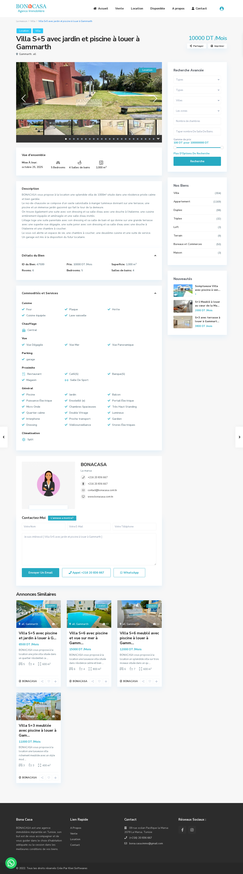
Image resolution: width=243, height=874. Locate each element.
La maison (21, 21)
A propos (178, 8)
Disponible (157, 8)
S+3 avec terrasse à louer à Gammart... (207, 319)
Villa (32, 21)
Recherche (197, 161)
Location (137, 8)
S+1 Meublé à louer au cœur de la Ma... (207, 303)
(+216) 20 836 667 (140, 838)
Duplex (178, 210)
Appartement (182, 201)
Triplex (178, 218)
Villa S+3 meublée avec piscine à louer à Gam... (37, 730)
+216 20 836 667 (98, 477)
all (34, 54)
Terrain (178, 235)
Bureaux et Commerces (188, 244)
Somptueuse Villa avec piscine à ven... (207, 288)
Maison (178, 252)
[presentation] (23, 98)
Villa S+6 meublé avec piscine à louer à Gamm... (139, 638)
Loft (176, 227)
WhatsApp (131, 573)
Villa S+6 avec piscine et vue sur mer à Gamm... (88, 638)
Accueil (103, 8)
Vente (119, 8)
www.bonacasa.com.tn (100, 496)
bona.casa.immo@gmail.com (146, 843)
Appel (88, 573)
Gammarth (25, 54)
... (47, 658)
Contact (201, 8)
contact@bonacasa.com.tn (102, 490)
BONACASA (94, 465)
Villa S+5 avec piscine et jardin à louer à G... (38, 636)
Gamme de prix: (183, 139)
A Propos (75, 828)
